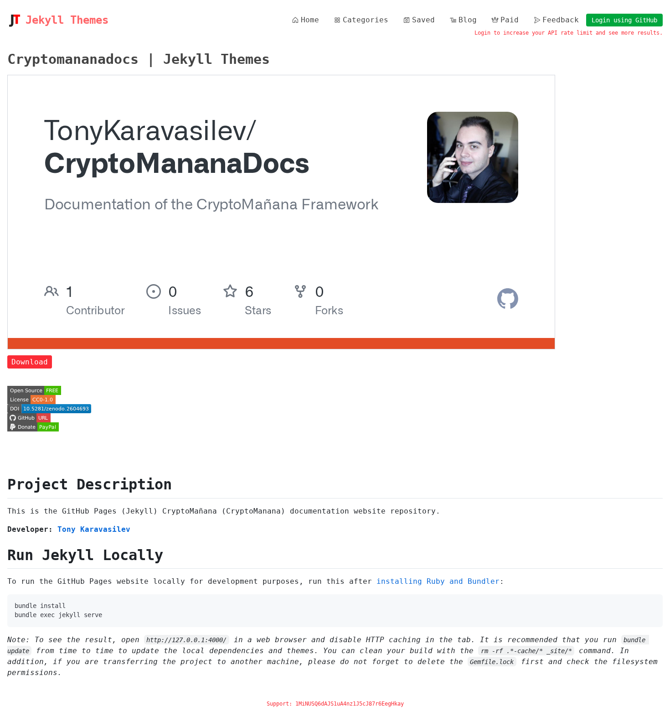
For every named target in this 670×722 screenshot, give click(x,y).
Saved (423, 20)
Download (29, 362)
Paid (509, 20)
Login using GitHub (624, 20)
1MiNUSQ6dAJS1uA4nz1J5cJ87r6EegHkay (349, 704)
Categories (365, 20)
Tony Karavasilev (93, 529)
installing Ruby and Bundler (438, 581)
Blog (468, 20)
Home (310, 20)
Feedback (560, 20)
